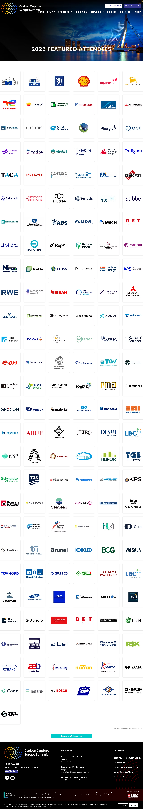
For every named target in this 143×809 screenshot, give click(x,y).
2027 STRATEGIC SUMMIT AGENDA (123, 758)
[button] (50, 12)
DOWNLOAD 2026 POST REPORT (123, 767)
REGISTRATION (120, 777)
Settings (123, 805)
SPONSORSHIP (119, 763)
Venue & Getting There (123, 772)
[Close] (140, 805)
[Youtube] (12, 778)
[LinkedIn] (7, 778)
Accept (133, 805)
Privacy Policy (47, 806)
